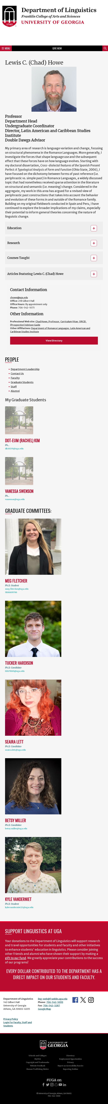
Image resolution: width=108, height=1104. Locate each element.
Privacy (70, 1062)
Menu (7, 48)
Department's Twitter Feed (83, 1000)
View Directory (54, 340)
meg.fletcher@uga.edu (16, 589)
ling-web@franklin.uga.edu (52, 998)
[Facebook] (43, 1084)
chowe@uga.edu (19, 297)
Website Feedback (37, 1066)
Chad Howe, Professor (47, 321)
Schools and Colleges (38, 1056)
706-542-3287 (51, 1005)
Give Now (57, 48)
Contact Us (17, 373)
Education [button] (14, 228)
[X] (47, 1084)
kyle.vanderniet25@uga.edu (19, 907)
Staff (14, 386)
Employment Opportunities (70, 1059)
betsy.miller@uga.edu (16, 828)
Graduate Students (22, 382)
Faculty (15, 378)
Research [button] (13, 243)
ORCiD (82, 321)
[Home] (54, 22)
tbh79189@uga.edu (14, 671)
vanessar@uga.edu (15, 499)
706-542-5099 (54, 1002)
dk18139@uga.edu (14, 448)
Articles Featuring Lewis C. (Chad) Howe (35, 274)
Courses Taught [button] (18, 258)
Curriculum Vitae (69, 321)
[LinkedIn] (64, 1084)
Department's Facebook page (75, 1000)
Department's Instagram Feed (91, 1000)
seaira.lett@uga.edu (15, 750)
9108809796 (11, 592)
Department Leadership (25, 369)
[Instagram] (52, 1084)
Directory (70, 1056)
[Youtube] (60, 1084)
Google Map (44, 1009)
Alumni (15, 391)
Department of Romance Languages (50, 328)
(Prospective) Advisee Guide (25, 324)
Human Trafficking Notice (37, 1069)
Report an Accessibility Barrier (70, 1066)
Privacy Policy (10, 1019)
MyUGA (37, 1059)
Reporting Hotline (70, 1069)
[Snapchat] (56, 1084)
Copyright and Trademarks (37, 1062)
